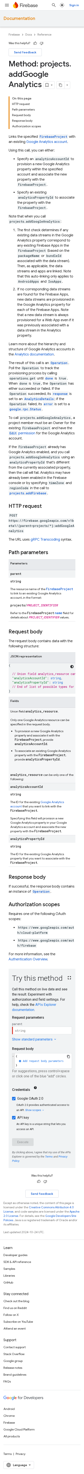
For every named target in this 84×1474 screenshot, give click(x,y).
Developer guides (15, 1255)
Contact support (14, 1347)
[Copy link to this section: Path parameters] (52, 552)
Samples (9, 1269)
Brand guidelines (14, 1375)
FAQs (7, 1381)
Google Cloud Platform (19, 1429)
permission (22, 433)
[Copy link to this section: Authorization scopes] (64, 904)
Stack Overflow (14, 1354)
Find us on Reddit (15, 1308)
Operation (41, 891)
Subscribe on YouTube (18, 1322)
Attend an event (14, 1328)
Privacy (20, 1454)
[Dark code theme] (71, 666)
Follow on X (11, 1315)
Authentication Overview (28, 959)
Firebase (14, 34)
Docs (28, 34)
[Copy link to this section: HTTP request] (46, 506)
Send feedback (25, 52)
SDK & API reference (17, 1262)
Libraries (9, 1276)
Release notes (12, 1368)
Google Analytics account (46, 142)
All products (11, 1436)
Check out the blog (16, 1301)
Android (9, 1409)
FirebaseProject (53, 137)
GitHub (8, 1282)
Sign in (74, 5)
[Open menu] (7, 5)
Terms (7, 1454)
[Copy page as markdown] (60, 85)
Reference (44, 34)
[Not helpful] (41, 43)
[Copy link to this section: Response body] (50, 877)
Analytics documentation (34, 354)
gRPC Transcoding (45, 539)
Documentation (19, 18)
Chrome (9, 1416)
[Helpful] (35, 43)
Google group (13, 1361)
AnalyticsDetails (39, 399)
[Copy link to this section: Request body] (46, 632)
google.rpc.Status (25, 409)
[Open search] (53, 5)
